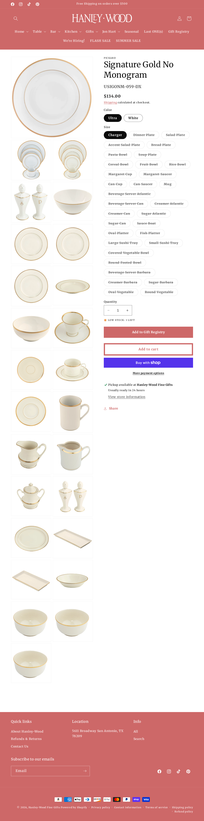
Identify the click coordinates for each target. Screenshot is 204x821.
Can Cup (117, 185)
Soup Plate (149, 156)
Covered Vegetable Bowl (131, 254)
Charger (115, 135)
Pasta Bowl (120, 156)
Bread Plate (163, 146)
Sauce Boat (148, 224)
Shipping (110, 102)
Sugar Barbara (163, 283)
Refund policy (184, 811)
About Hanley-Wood (27, 731)
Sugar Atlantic (156, 214)
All (135, 731)
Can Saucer (145, 185)
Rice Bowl (179, 165)
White (133, 118)
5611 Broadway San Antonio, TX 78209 (97, 733)
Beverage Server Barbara (131, 273)
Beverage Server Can (128, 205)
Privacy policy (100, 807)
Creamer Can (121, 214)
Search (138, 739)
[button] (16, 18)
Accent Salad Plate (126, 146)
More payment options (148, 373)
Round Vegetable (161, 293)
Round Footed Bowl (127, 263)
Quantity (110, 302)
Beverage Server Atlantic (131, 195)
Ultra (112, 118)
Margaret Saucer (160, 175)
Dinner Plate (146, 136)
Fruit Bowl (151, 165)
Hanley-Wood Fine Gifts (44, 807)
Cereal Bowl (120, 165)
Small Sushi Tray (166, 244)
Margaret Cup (122, 175)
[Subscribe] (85, 771)
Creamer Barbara (125, 283)
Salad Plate (178, 136)
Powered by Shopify (74, 807)
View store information (126, 397)
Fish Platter (152, 234)
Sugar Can (119, 224)
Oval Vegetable (123, 293)
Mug (170, 185)
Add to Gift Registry (148, 332)
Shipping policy (182, 807)
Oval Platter (120, 234)
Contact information (127, 807)
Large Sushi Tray (125, 244)
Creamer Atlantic (171, 205)
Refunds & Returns (26, 739)
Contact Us (19, 746)
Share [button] (113, 408)
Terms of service (156, 807)
